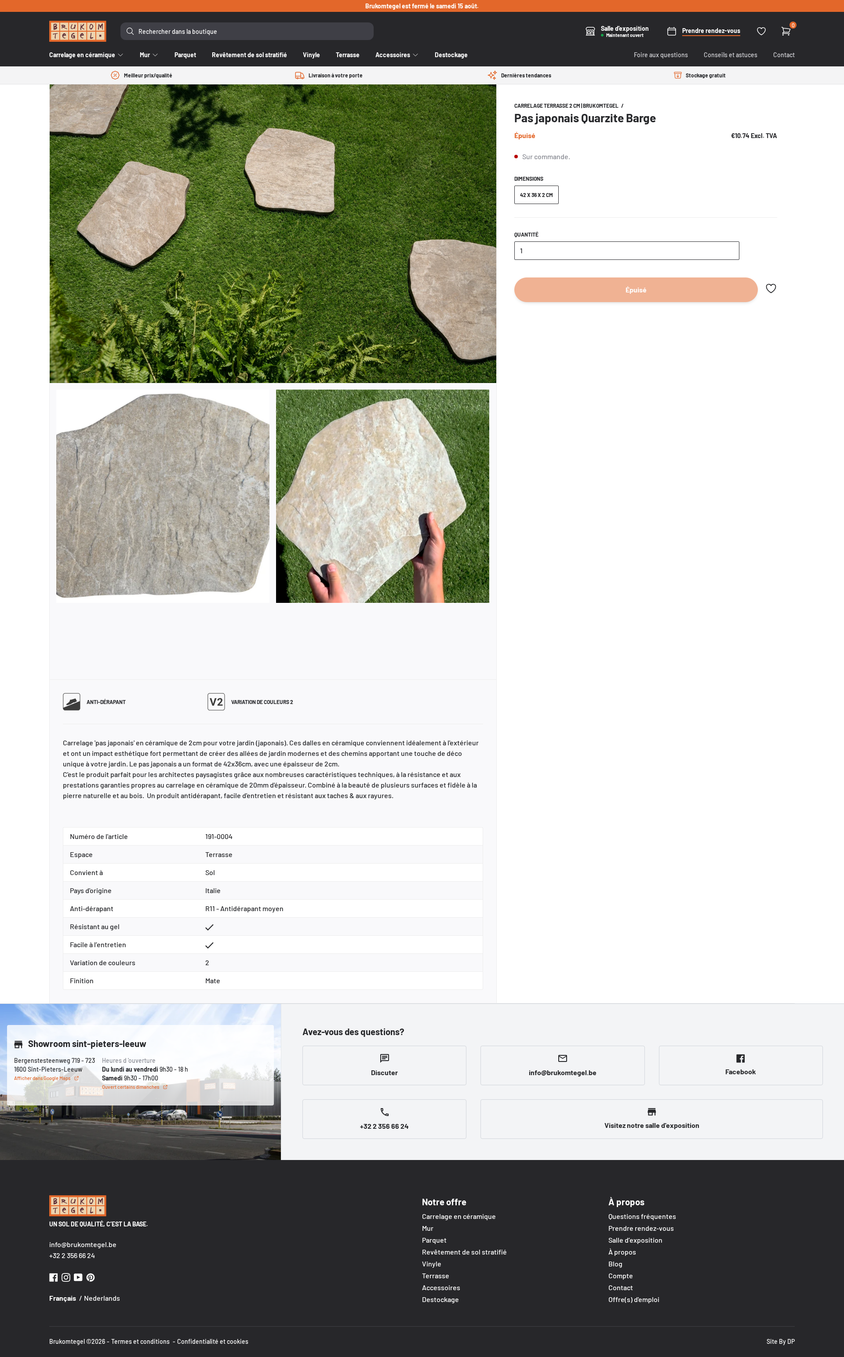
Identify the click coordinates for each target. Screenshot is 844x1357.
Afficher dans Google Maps (42, 1078)
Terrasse (435, 1275)
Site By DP (781, 1341)
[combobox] (247, 31)
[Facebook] (53, 1277)
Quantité (526, 234)
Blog (615, 1263)
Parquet (434, 1240)
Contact (784, 54)
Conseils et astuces (730, 54)
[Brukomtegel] (77, 31)
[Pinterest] (90, 1277)
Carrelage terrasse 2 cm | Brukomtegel (566, 105)
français (62, 1298)
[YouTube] (78, 1277)
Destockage (440, 1299)
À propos (622, 1252)
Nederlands (102, 1298)
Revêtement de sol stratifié (464, 1252)
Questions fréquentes (642, 1216)
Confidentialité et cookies (212, 1341)
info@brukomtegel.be (82, 1244)
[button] (771, 288)
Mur (427, 1228)
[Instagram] (66, 1277)
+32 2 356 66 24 (72, 1255)
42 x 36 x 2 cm (536, 195)
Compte (620, 1275)
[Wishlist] (761, 31)
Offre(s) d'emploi (633, 1299)
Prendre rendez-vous (641, 1228)
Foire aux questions (661, 54)
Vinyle (431, 1263)
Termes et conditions (140, 1341)
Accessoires (441, 1287)
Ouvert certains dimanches (130, 1087)
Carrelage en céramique (459, 1216)
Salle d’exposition (635, 1240)
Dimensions (528, 178)
